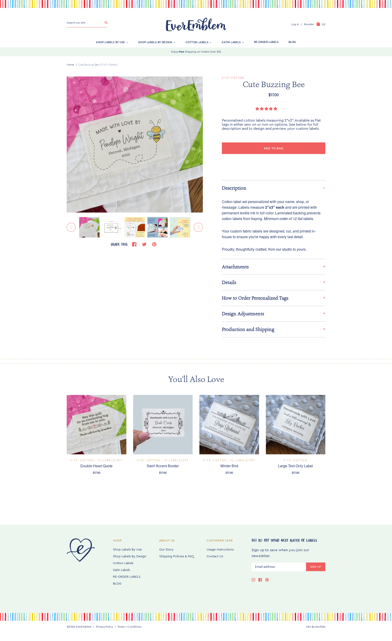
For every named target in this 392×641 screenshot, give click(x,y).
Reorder (309, 24)
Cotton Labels (197, 42)
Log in (295, 24)
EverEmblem (83, 626)
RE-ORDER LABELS (266, 42)
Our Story (166, 549)
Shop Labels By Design (155, 42)
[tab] (273, 188)
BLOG (292, 42)
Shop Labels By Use (110, 42)
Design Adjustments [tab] (243, 314)
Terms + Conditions (129, 626)
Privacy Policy (104, 626)
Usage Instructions (220, 549)
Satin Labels (231, 42)
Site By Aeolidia (315, 626)
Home (70, 64)
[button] (266, 109)
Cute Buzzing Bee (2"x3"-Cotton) (98, 64)
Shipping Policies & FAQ (176, 556)
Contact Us (215, 556)
